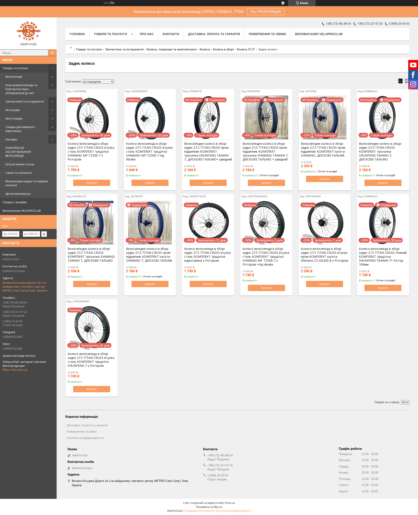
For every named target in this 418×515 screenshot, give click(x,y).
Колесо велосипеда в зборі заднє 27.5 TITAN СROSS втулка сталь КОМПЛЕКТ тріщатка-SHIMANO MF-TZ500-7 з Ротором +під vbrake (266, 256)
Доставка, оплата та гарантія (214, 34)
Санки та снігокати (18, 173)
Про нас (147, 34)
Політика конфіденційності (85, 438)
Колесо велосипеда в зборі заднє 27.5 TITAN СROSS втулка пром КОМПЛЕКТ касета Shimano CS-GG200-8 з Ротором (324, 255)
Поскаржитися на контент (200, 510)
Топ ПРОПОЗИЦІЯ (265, 12)
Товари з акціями (15, 202)
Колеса (205, 49)
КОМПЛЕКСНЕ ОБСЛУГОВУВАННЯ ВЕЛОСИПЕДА (18, 152)
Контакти (171, 34)
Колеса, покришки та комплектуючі (171, 49)
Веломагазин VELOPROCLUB (22, 211)
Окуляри (11, 139)
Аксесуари (12, 110)
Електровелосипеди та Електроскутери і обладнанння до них (21, 89)
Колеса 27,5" (246, 49)
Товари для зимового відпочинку (20, 129)
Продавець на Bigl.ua (209, 506)
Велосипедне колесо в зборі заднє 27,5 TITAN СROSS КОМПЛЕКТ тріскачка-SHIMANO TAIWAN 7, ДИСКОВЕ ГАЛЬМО (91, 255)
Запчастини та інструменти (24, 101)
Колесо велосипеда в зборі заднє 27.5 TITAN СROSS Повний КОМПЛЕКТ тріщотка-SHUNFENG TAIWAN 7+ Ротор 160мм (383, 256)
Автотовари (13, 118)
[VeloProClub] (28, 31)
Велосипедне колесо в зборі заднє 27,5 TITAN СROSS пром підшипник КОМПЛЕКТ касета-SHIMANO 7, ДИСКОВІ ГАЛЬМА (149, 255)
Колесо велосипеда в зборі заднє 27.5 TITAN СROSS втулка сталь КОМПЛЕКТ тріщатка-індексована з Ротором (207, 255)
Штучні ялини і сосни (19, 164)
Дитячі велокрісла (17, 194)
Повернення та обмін (267, 34)
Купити (92, 183)
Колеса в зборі (223, 49)
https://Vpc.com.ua (15, 370)
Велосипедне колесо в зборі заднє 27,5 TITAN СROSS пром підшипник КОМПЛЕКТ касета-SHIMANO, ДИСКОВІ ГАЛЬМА (323, 149)
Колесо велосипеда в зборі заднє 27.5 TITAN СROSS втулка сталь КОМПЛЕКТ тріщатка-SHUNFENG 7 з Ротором (91, 360)
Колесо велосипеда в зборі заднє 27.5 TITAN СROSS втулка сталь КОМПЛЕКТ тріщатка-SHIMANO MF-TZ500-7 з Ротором (91, 151)
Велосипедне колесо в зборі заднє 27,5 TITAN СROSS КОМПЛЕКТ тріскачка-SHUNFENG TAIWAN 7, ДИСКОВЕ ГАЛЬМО (380, 151)
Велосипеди (13, 76)
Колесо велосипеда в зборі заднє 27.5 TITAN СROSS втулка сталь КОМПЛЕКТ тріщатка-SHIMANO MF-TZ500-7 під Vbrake (149, 151)
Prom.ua (230, 503)
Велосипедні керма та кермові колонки (26, 183)
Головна (77, 34)
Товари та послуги (15, 68)
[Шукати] (52, 52)
